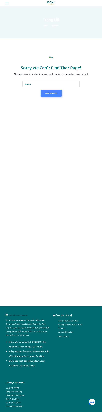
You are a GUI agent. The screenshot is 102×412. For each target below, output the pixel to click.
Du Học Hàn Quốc (13, 402)
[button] (95, 3)
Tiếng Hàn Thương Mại (15, 395)
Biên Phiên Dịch (12, 399)
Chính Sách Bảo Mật (14, 406)
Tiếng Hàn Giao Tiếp (14, 391)
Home (45, 25)
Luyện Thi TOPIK (12, 388)
